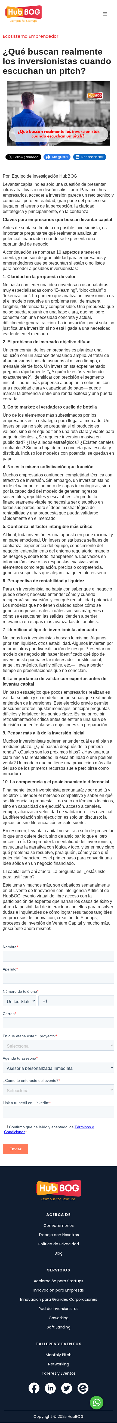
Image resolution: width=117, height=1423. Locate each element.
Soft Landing (58, 1327)
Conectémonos (59, 1225)
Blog (59, 1253)
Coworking (59, 1318)
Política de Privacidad (58, 1244)
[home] (23, 14)
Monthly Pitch (59, 1355)
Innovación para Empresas (58, 1290)
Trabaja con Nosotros (58, 1235)
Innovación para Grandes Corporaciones (58, 1299)
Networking (58, 1364)
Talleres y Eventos (59, 1373)
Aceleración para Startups (58, 1281)
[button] (105, 14)
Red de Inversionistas (58, 1308)
